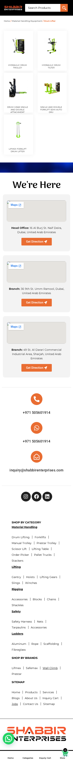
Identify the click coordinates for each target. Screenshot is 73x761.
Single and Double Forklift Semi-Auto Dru (51, 109)
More (62, 758)
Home (11, 758)
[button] (8, 738)
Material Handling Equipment (27, 21)
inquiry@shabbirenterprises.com (36, 470)
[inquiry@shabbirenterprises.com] (36, 457)
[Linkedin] (47, 496)
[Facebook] (36, 496)
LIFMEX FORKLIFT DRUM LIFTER (17, 150)
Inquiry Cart (45, 758)
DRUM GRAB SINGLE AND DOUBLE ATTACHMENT (17, 109)
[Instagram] (26, 496)
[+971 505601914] (36, 399)
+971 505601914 (36, 412)
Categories (28, 758)
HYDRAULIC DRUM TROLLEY (17, 66)
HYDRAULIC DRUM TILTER (51, 66)
